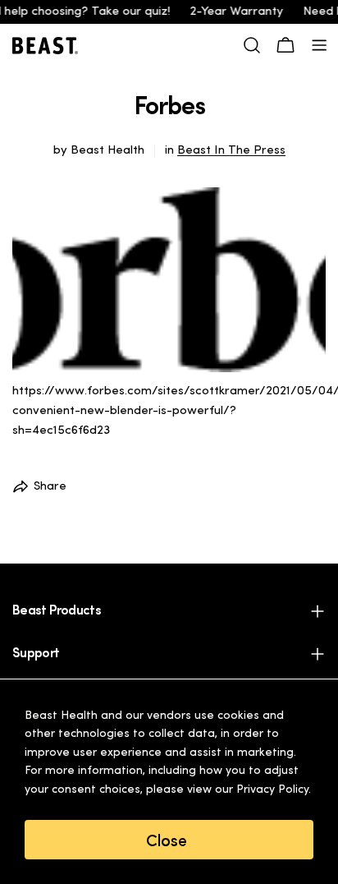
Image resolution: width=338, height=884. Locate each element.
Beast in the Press (231, 151)
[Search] (251, 45)
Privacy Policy (272, 790)
